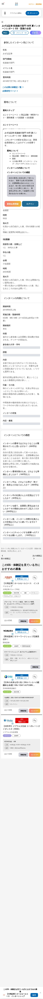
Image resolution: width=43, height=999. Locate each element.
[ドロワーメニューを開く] (2, 3)
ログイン (30, 203)
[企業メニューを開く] (8, 578)
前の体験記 (6, 558)
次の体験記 (37, 555)
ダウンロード (34, 13)
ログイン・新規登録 (35, 4)
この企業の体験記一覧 (12, 87)
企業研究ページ (9, 90)
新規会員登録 (13, 203)
